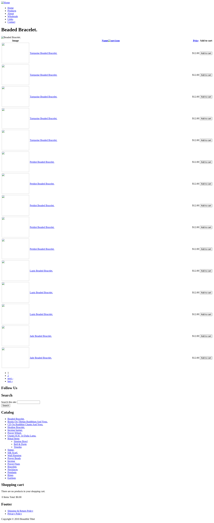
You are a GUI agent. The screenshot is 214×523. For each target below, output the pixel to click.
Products (12, 10)
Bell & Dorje (20, 444)
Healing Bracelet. (16, 427)
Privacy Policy (15, 513)
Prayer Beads (14, 458)
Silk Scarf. (13, 452)
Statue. (11, 449)
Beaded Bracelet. (16, 418)
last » (10, 381)
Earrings (12, 478)
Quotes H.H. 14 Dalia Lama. (22, 435)
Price (195, 40)
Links (10, 19)
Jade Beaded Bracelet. (41, 336)
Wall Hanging (14, 455)
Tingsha (18, 447)
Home (11, 8)
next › (10, 378)
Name (105, 40)
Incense (11, 461)
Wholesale (13, 16)
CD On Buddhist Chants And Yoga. (25, 424)
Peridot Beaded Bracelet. (42, 162)
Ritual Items (13, 438)
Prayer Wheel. (15, 433)
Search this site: (9, 402)
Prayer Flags (14, 464)
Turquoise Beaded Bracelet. (43, 53)
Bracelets (12, 466)
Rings (10, 475)
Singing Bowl (21, 441)
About (11, 13)
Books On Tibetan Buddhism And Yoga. (28, 421)
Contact (11, 22)
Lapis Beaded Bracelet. (41, 270)
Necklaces (13, 469)
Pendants (12, 472)
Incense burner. (15, 430)
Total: (12, 497)
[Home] (5, 2)
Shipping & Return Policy (20, 511)
